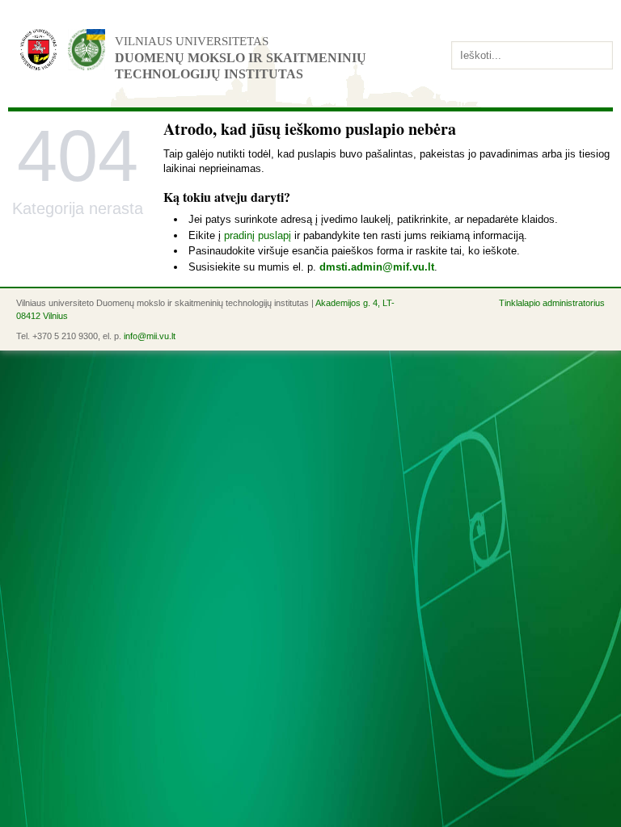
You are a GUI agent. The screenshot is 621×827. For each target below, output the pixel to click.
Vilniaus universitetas (191, 41)
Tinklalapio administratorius (552, 303)
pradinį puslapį (257, 235)
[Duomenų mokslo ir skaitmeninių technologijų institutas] (86, 49)
